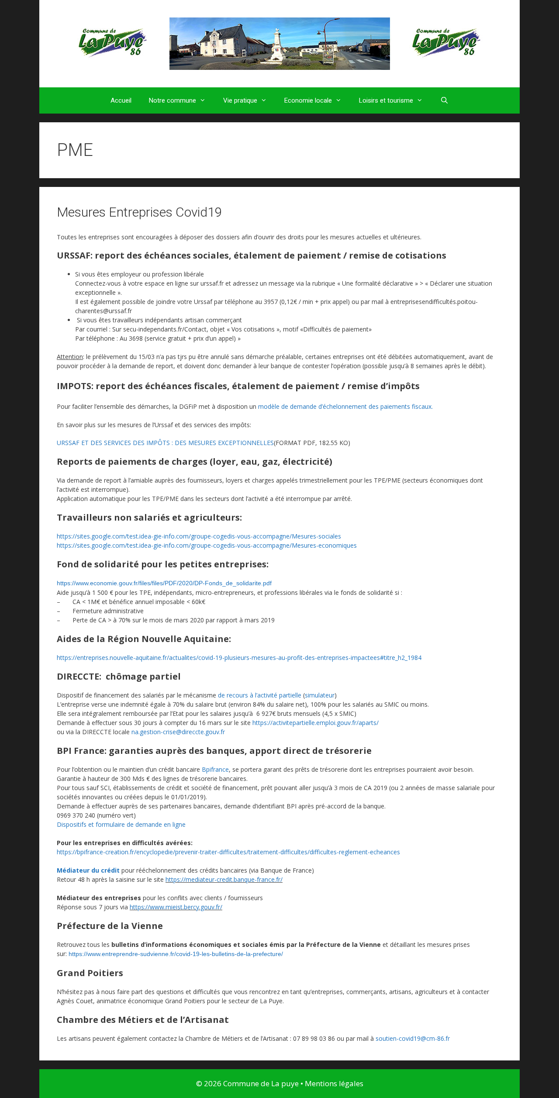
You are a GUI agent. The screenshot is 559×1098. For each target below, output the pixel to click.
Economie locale (308, 100)
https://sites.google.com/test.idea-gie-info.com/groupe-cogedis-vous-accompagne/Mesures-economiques (207, 545)
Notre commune (172, 100)
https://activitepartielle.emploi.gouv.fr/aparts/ (315, 722)
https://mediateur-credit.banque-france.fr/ (224, 879)
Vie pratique (240, 100)
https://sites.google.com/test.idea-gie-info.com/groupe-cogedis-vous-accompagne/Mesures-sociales (199, 536)
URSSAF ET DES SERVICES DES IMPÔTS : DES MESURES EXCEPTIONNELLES (165, 443)
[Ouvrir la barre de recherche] (444, 100)
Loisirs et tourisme (386, 100)
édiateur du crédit (91, 870)
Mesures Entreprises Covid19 (139, 212)
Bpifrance (215, 769)
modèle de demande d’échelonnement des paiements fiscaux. (345, 406)
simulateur (320, 695)
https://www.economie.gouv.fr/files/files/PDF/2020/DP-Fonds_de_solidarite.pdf (164, 583)
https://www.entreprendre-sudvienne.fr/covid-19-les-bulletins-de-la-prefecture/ (176, 953)
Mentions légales (334, 1083)
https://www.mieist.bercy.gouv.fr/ (176, 907)
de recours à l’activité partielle (259, 695)
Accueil (120, 100)
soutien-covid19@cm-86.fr (413, 1038)
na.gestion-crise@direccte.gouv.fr (178, 732)
